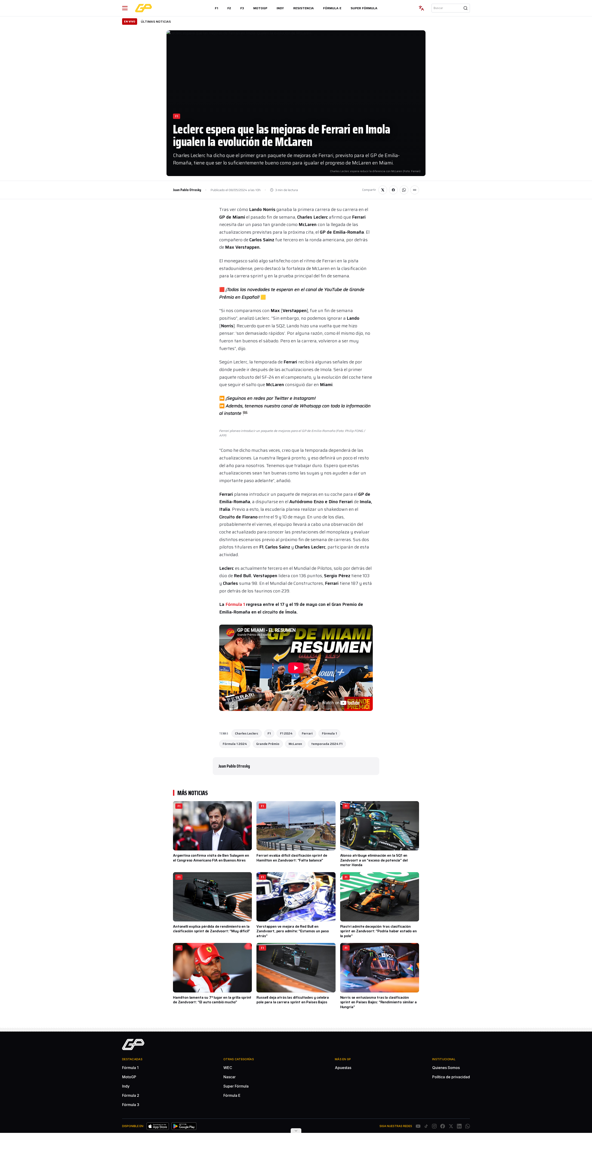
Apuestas (343, 1067)
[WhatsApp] (467, 1126)
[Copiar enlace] (414, 190)
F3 (242, 8)
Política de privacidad (451, 1077)
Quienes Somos (446, 1067)
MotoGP (260, 8)
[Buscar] (465, 8)
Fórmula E (332, 8)
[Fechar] (296, 1130)
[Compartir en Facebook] (393, 190)
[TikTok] (426, 1126)
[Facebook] (442, 1126)
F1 (216, 8)
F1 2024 (286, 733)
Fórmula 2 (130, 1095)
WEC (227, 1067)
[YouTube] (418, 1126)
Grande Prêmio (267, 743)
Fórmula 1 (235, 604)
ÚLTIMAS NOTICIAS (156, 21)
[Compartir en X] (382, 190)
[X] (451, 1126)
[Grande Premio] (143, 8)
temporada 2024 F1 (326, 743)
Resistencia (303, 8)
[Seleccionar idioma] (421, 8)
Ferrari (307, 733)
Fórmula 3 (130, 1104)
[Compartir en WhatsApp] (404, 190)
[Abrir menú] (125, 8)
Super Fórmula (364, 8)
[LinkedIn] (459, 1126)
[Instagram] (434, 1126)
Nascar (229, 1077)
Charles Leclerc (246, 733)
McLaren (295, 743)
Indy (280, 8)
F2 (229, 8)
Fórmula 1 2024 (235, 743)
